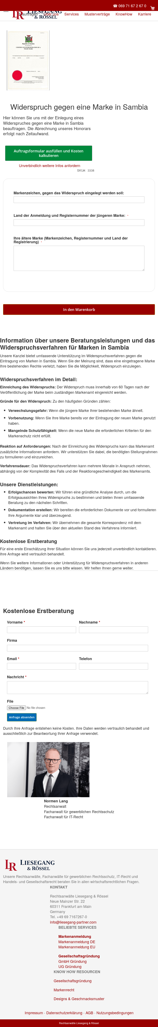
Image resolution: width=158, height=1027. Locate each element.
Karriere (144, 14)
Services (71, 14)
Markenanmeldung (74, 936)
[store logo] (37, 13)
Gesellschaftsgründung (79, 956)
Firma (12, 640)
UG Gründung (69, 966)
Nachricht (17, 677)
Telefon (85, 658)
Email (13, 658)
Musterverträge (97, 14)
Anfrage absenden (22, 717)
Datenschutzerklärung (64, 1012)
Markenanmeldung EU (76, 946)
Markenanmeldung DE (76, 941)
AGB (89, 1012)
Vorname (16, 622)
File (10, 701)
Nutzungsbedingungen (115, 1012)
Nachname (89, 622)
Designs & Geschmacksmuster (79, 998)
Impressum (34, 1012)
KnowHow (124, 14)
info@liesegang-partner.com (73, 922)
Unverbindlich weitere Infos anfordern (49, 165)
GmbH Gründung (72, 961)
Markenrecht (64, 989)
